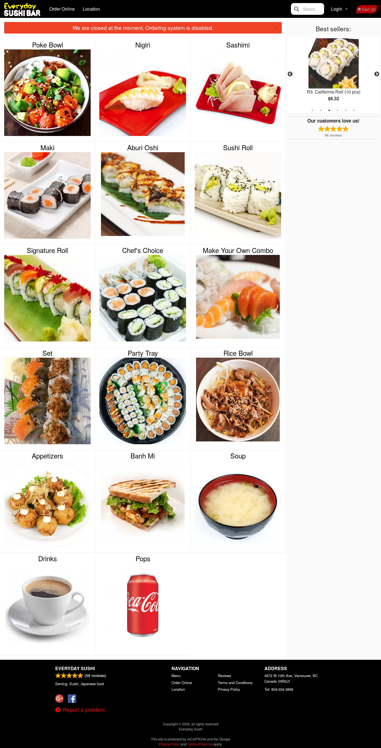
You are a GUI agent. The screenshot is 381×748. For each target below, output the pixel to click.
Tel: (278, 689)
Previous (290, 74)
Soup (238, 455)
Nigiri (142, 44)
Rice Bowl (238, 353)
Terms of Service (200, 744)
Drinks (47, 558)
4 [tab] (337, 110)
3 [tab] (329, 110)
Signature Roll (47, 250)
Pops (143, 558)
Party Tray (143, 353)
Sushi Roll (238, 147)
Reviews (224, 675)
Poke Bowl (47, 44)
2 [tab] (321, 110)
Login (336, 9)
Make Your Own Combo (238, 250)
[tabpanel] (333, 74)
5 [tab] (346, 110)
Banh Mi (143, 455)
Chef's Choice (142, 250)
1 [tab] (312, 110)
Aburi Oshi (142, 147)
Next (377, 74)
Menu (176, 675)
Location (91, 9)
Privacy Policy (229, 689)
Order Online (62, 9)
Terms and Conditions (235, 682)
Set (47, 353)
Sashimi (238, 44)
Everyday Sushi (75, 668)
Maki (47, 147)
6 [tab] (354, 110)
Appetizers (47, 455)
